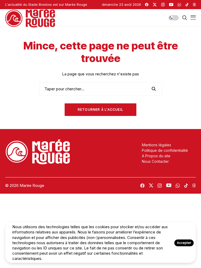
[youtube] (171, 4)
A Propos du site (156, 156)
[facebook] (146, 4)
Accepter (184, 243)
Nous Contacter (155, 161)
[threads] (194, 4)
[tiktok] (187, 4)
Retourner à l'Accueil (100, 109)
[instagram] (163, 4)
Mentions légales (156, 145)
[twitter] (155, 4)
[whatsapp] (179, 4)
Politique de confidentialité (165, 150)
